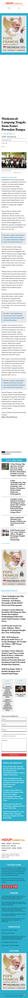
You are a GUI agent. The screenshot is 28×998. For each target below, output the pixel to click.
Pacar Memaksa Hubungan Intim (10, 942)
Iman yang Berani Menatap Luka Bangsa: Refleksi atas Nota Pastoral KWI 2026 (18, 521)
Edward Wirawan (11, 136)
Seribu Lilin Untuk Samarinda (20, 695)
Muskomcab (18, 452)
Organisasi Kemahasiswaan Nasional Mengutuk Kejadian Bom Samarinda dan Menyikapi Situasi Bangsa (7, 705)
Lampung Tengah (10, 452)
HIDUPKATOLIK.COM (9, 177)
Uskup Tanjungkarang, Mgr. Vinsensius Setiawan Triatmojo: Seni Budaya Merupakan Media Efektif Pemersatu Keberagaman (18, 487)
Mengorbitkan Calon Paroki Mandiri (10, 945)
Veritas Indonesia (6, 543)
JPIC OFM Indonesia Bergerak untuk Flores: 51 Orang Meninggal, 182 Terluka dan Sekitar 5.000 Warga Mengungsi (14, 641)
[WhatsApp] (10, 149)
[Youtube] (16, 886)
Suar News (5, 822)
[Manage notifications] (24, 994)
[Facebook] (3, 149)
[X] (6, 149)
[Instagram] (7, 886)
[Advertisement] (14, 72)
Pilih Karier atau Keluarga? (8, 933)
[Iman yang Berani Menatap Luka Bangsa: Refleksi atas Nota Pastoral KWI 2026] (5, 520)
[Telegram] (13, 149)
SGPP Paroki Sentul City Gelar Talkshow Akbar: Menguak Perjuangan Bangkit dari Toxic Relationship (18, 535)
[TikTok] (11, 886)
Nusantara (8, 133)
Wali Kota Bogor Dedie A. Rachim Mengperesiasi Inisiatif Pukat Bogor (12, 671)
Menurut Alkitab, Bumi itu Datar (9, 930)
